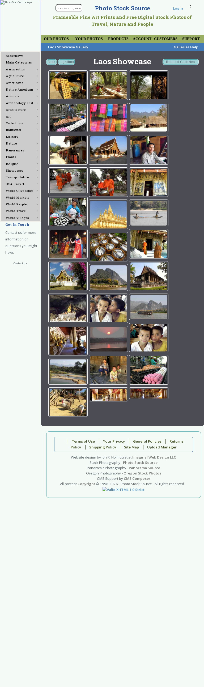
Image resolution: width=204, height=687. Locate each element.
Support (191, 39)
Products (118, 39)
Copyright (86, 483)
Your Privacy (114, 441)
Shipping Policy (102, 447)
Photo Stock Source (140, 462)
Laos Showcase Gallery (68, 47)
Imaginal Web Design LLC (154, 457)
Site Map (131, 447)
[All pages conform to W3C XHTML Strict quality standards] (123, 489)
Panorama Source (144, 467)
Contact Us (20, 263)
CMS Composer (137, 478)
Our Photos (56, 39)
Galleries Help (186, 47)
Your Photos (89, 39)
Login (178, 8)
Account (142, 39)
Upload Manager (162, 447)
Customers (165, 39)
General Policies (147, 441)
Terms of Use (83, 441)
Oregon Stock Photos (142, 473)
